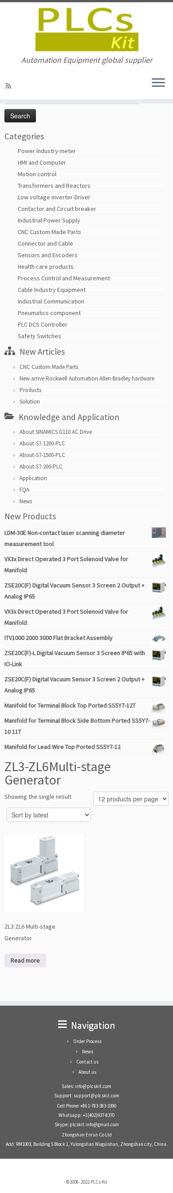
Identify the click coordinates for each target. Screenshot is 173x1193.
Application (33, 478)
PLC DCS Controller (42, 324)
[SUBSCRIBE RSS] (10, 86)
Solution (30, 401)
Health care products (46, 267)
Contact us (87, 1062)
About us (87, 1072)
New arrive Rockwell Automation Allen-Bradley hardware (87, 378)
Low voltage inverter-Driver (54, 197)
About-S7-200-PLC (41, 466)
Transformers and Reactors (54, 186)
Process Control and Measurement (64, 278)
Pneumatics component (49, 313)
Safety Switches (39, 336)
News (26, 501)
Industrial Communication (51, 301)
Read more (25, 960)
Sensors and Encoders (48, 255)
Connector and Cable (45, 243)
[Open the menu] (158, 83)
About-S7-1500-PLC (42, 455)
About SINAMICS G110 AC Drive (56, 432)
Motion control (37, 174)
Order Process (87, 1041)
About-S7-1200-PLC (42, 443)
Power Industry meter (47, 151)
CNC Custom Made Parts (49, 232)
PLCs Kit (98, 1182)
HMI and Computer (42, 162)
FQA (24, 489)
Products (30, 390)
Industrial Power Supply (49, 220)
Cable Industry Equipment (52, 290)
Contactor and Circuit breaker (57, 209)
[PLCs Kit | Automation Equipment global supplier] (86, 29)
